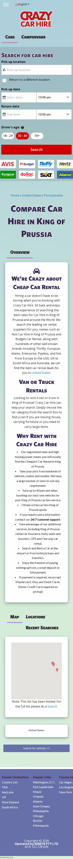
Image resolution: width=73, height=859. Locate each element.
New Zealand (10, 802)
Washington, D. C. (44, 782)
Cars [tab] (10, 36)
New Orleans (41, 806)
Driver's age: (10, 127)
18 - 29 (8, 136)
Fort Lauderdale (43, 787)
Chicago (38, 816)
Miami (37, 792)
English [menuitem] (22, 4)
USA (5, 787)
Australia (7, 792)
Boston (37, 820)
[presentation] (33, 36)
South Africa (10, 807)
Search (37, 149)
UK (4, 797)
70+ (37, 136)
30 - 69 (22, 136)
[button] (53, 664)
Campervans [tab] (33, 36)
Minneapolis (41, 825)
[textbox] (36, 70)
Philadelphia (41, 811)
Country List (10, 782)
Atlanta (37, 801)
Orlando (38, 796)
